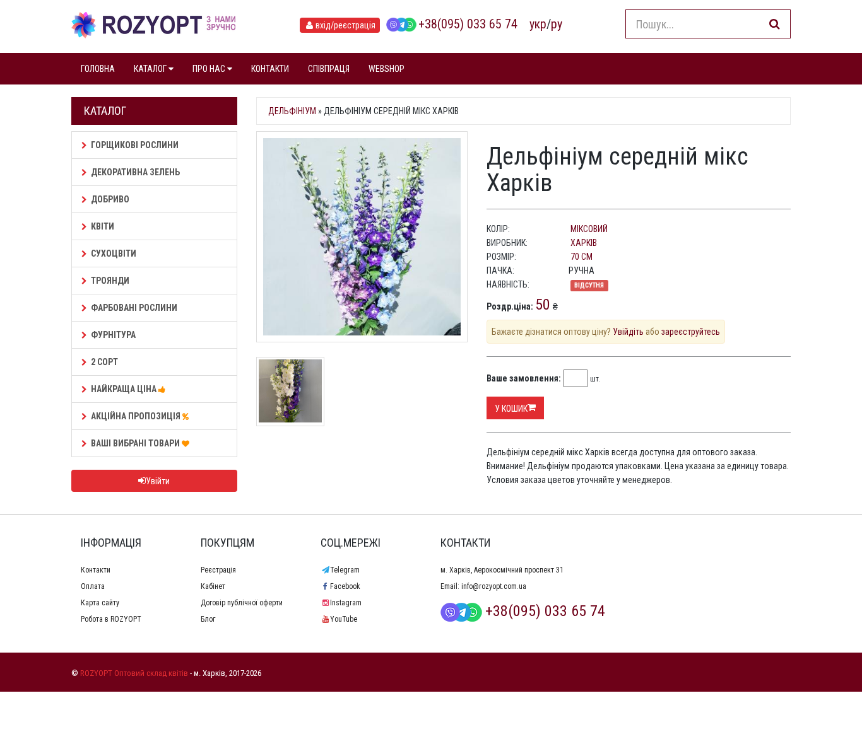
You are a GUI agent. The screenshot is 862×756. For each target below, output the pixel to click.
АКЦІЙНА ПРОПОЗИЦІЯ (136, 416)
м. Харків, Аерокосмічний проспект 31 (502, 570)
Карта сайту (100, 602)
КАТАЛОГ (151, 69)
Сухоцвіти (113, 253)
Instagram (346, 602)
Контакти (95, 570)
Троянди (110, 281)
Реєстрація (218, 570)
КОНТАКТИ (270, 69)
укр (537, 24)
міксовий (589, 229)
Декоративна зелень (135, 172)
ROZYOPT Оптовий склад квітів (134, 673)
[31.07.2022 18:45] (290, 390)
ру (556, 24)
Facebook (345, 586)
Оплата (93, 586)
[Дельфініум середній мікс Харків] (362, 237)
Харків (583, 243)
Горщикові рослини (135, 145)
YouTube (343, 619)
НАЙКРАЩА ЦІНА (124, 389)
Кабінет (213, 586)
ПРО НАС (209, 69)
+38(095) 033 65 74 (467, 24)
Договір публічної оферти (242, 602)
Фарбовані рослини (134, 308)
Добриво (110, 199)
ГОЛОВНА (98, 69)
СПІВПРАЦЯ (329, 69)
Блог (208, 619)
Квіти (102, 226)
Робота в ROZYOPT (111, 619)
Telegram (345, 570)
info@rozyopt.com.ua (493, 586)
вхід (345, 25)
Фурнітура (113, 335)
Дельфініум (292, 111)
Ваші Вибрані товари (136, 443)
